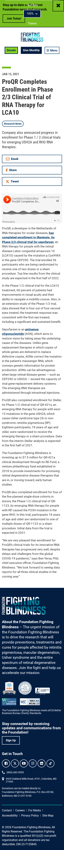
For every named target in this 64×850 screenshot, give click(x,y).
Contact (7, 810)
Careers (20, 810)
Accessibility (10, 815)
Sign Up (11, 740)
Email (14, 159)
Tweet (15, 181)
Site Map (48, 815)
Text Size (32, 5)
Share (14, 170)
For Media (34, 810)
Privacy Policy (30, 815)
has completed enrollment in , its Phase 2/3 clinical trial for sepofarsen (28, 237)
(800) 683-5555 (15, 772)
